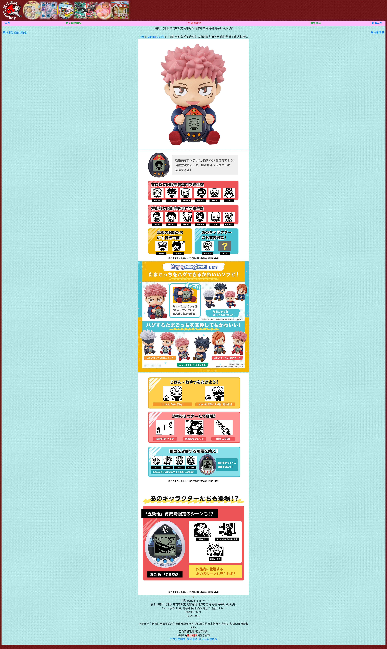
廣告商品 (316, 23)
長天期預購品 (74, 23)
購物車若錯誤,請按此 (15, 32)
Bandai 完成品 (156, 36)
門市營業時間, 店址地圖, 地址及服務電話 (193, 639)
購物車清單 (377, 32)
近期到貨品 (194, 23)
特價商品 (377, 23)
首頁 (7, 23)
